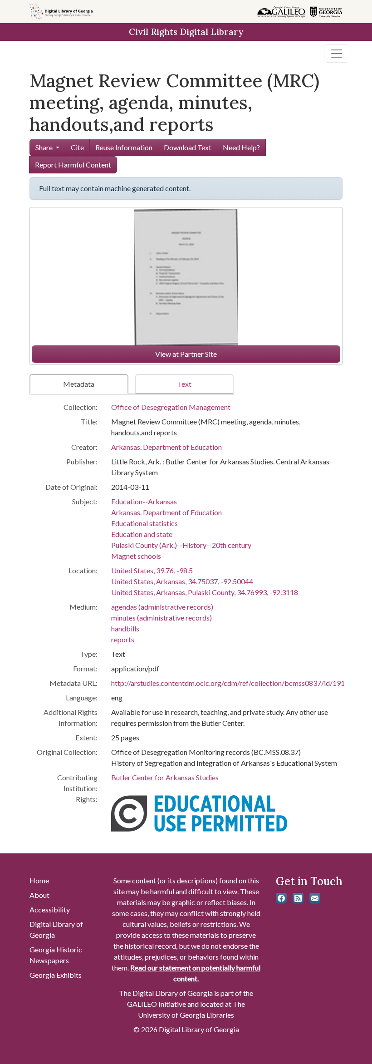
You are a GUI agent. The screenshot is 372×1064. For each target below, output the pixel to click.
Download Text (187, 147)
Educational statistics (144, 523)
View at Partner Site (186, 354)
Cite (77, 147)
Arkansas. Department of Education (166, 447)
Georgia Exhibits (55, 974)
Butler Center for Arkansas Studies (165, 777)
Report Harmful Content (73, 164)
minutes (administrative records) (161, 617)
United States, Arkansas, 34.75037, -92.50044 (182, 581)
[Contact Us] (314, 898)
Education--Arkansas (144, 501)
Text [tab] (184, 383)
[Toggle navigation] (336, 53)
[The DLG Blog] (298, 898)
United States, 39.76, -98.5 (152, 570)
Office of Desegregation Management (170, 407)
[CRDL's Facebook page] (281, 898)
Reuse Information (123, 147)
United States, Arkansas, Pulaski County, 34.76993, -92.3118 (204, 592)
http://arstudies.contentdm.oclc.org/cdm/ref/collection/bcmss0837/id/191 (228, 683)
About (39, 895)
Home (39, 880)
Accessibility (49, 909)
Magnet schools (136, 556)
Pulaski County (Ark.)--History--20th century (181, 545)
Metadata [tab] (78, 383)
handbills (125, 628)
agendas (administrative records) (162, 606)
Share (44, 147)
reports (122, 639)
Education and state (141, 534)
